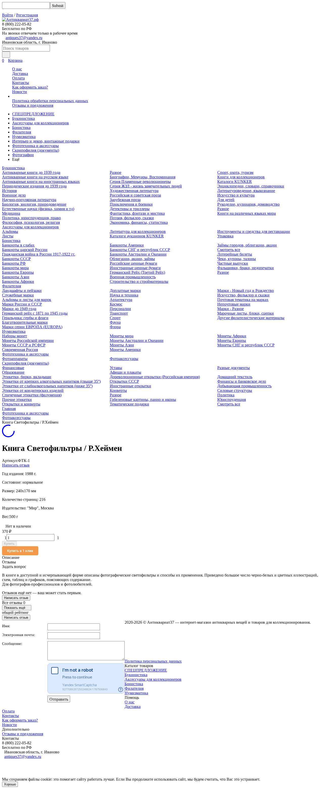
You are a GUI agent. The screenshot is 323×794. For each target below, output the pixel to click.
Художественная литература (134, 190)
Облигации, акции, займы (132, 259)
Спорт (115, 318)
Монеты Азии (122, 345)
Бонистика (21, 127)
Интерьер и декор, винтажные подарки (45, 141)
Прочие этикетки (17, 399)
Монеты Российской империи (28, 340)
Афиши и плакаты (125, 372)
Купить (9, 543)
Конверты (118, 390)
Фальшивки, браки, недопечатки (245, 268)
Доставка (20, 73)
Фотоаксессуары (124, 359)
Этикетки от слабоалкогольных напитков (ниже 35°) (47, 386)
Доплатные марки (125, 290)
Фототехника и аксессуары (35, 146)
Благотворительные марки (25, 322)
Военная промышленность (133, 277)
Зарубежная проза (125, 200)
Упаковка (225, 236)
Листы (7, 236)
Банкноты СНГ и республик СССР (140, 250)
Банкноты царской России (24, 250)
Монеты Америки (125, 349)
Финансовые (13, 368)
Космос (116, 304)
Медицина (11, 213)
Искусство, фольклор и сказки (243, 295)
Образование (13, 372)
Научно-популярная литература (29, 200)
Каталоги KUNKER (234, 181)
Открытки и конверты (21, 404)
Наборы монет (14, 336)
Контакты (20, 82)
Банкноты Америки (127, 245)
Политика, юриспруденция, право (31, 218)
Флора (115, 327)
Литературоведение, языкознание (246, 190)
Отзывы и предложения (32, 105)
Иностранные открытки (130, 386)
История (9, 190)
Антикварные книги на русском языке (35, 177)
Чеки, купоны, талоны (236, 259)
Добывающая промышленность (244, 386)
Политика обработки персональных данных (50, 101)
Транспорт (119, 313)
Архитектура (121, 299)
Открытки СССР (124, 381)
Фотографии (23, 155)
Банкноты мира (15, 268)
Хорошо (10, 784)
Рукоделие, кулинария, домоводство (248, 204)
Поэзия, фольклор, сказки (132, 218)
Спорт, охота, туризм (235, 172)
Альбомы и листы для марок (26, 299)
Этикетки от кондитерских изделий (33, 390)
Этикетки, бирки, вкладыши (26, 377)
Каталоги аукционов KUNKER (137, 236)
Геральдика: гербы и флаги (25, 318)
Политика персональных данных (153, 661)
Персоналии (120, 309)
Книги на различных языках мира (246, 213)
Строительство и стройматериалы (139, 281)
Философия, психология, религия (31, 222)
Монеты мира (121, 336)
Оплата (18, 78)
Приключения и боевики (131, 204)
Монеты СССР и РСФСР (23, 345)
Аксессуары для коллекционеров (40, 123)
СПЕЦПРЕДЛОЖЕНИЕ (33, 114)
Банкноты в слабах (18, 245)
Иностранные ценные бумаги (135, 268)
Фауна (115, 322)
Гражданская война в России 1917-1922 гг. (38, 254)
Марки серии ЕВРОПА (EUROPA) (32, 327)
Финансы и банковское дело (241, 381)
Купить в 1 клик (20, 551)
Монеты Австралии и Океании (137, 340)
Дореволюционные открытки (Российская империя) (155, 377)
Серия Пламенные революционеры (140, 181)
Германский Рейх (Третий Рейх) (137, 272)
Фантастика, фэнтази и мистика (137, 213)
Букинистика (23, 118)
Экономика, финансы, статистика (139, 222)
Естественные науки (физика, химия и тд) (38, 209)
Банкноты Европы (18, 272)
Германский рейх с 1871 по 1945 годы (35, 313)
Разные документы (233, 368)
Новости (19, 92)
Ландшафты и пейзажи (22, 290)
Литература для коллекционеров (138, 231)
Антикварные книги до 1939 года (31, 172)
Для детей (225, 200)
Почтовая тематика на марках (242, 299)
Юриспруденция (231, 399)
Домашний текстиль (234, 377)
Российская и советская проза (135, 195)
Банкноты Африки (18, 281)
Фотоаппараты (15, 359)
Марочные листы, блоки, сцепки (245, 313)
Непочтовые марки (233, 304)
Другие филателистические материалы (250, 318)
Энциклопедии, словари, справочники (250, 186)
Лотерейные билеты (234, 254)
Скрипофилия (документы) (35, 150)
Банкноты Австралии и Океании (138, 254)
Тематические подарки (129, 404)
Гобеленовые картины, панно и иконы (143, 399)
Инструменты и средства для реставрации (253, 231)
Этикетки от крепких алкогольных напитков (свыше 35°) (51, 381)
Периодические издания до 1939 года (34, 186)
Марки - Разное (230, 309)
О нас (17, 69)
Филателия (21, 132)
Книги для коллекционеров (241, 177)
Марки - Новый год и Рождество (245, 290)
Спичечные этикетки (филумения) (32, 395)
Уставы (116, 368)
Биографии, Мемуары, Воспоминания (142, 177)
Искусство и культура (236, 195)
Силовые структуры (234, 390)
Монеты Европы (231, 340)
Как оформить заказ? (30, 87)
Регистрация (27, 15)
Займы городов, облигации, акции (247, 245)
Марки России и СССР (22, 304)
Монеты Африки (231, 336)
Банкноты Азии (15, 277)
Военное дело (14, 195)
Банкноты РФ (14, 263)
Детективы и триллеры (130, 209)
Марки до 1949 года (19, 309)
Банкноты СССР (16, 259)
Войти (7, 15)
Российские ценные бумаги (133, 263)
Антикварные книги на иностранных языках (41, 181)
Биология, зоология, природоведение (34, 204)
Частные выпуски (232, 263)
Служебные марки (18, 295)
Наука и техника (124, 295)
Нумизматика (24, 136)
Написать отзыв (16, 465)
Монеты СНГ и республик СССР (246, 345)
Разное (115, 172)
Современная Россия (20, 349)
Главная (9, 408)
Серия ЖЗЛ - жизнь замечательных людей (146, 186)
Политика (225, 395)
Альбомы (10, 231)
